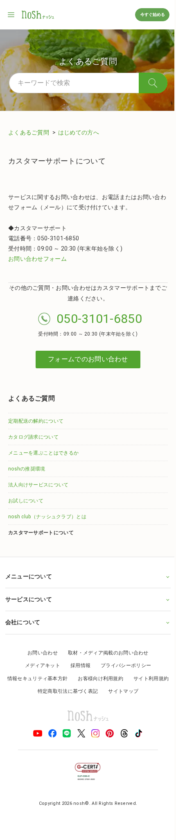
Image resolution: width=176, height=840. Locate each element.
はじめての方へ (78, 132)
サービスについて (28, 599)
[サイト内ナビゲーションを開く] (11, 15)
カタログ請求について (33, 437)
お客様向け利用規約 (120, 678)
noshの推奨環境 (26, 469)
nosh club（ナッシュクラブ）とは (47, 517)
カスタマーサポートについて (41, 532)
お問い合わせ (40, 653)
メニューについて (28, 576)
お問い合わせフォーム (37, 258)
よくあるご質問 (29, 132)
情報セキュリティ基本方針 (57, 678)
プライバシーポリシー (123, 665)
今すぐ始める (152, 14)
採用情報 (77, 665)
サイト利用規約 (29, 691)
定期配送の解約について (35, 421)
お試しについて (25, 501)
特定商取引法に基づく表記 (87, 691)
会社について (22, 622)
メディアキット (39, 665)
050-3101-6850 (99, 318)
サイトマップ (143, 691)
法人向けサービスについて (38, 485)
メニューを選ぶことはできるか (43, 453)
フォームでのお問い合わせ (88, 359)
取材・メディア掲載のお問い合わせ (105, 653)
